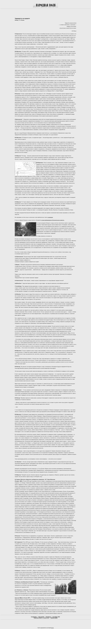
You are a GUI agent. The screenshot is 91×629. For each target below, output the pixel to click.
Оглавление (34, 616)
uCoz (52, 627)
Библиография (54, 617)
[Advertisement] (45, 13)
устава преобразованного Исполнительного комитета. (52, 220)
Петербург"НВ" (56, 616)
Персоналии (41, 616)
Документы (48, 616)
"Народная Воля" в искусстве (41, 617)
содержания (50, 217)
